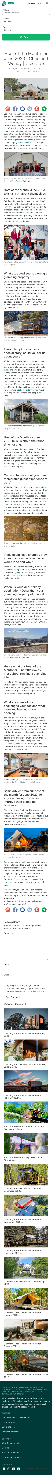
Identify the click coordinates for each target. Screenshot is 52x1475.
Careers (5, 1448)
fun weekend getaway (20, 338)
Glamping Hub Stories (32, 69)
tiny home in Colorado (19, 657)
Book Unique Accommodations (16, 1417)
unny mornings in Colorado (17, 779)
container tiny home (19, 426)
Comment (9, 933)
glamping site (21, 139)
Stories (17, 71)
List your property (34, 3)
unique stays (15, 510)
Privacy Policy (37, 991)
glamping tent (21, 449)
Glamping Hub (32, 71)
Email (6, 975)
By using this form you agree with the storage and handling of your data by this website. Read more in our (26, 988)
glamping (28, 215)
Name (6, 964)
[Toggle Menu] (5, 43)
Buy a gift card (8, 1427)
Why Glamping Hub (11, 1443)
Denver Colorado (23, 181)
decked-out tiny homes (27, 390)
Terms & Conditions (11, 1452)
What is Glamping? (10, 1431)
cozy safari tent (18, 543)
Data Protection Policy (12, 1457)
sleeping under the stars (20, 142)
